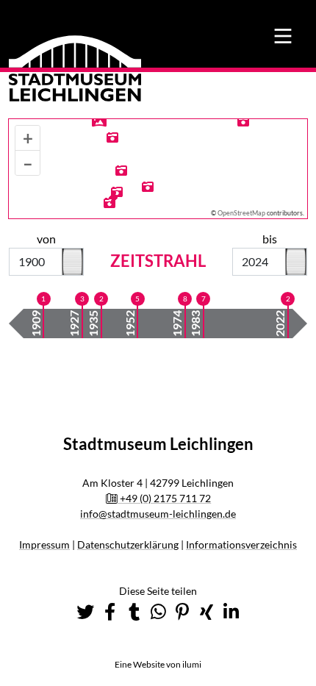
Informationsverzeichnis (241, 544)
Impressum (44, 544)
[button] (85, 612)
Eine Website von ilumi (158, 664)
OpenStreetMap (241, 213)
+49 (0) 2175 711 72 (164, 498)
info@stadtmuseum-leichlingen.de (158, 513)
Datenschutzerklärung (128, 544)
